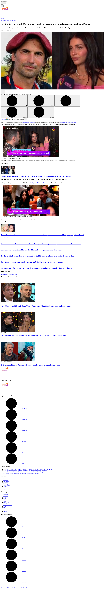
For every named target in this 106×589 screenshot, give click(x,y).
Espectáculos (13, 20)
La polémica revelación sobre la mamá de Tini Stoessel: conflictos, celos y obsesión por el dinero (36, 268)
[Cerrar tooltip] (25, 119)
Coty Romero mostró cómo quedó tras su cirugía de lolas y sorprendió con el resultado (32, 262)
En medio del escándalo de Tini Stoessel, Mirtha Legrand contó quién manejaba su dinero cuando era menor (41, 244)
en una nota (28, 122)
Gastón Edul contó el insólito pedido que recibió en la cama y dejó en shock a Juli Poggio (33, 335)
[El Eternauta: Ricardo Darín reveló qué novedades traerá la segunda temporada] (53, 349)
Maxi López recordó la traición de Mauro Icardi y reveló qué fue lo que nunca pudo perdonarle (36, 306)
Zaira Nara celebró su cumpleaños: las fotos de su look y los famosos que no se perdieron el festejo (37, 176)
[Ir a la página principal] (11, 17)
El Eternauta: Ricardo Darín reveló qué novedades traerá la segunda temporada (30, 365)
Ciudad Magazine (5, 20)
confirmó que (36, 182)
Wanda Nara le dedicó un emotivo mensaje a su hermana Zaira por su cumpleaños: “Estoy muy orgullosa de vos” (42, 235)
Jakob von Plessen (9, 274)
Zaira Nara (3, 274)
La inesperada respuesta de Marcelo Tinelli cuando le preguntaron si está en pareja (31, 250)
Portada (15, 274)
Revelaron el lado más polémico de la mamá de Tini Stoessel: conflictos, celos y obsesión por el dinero (38, 256)
